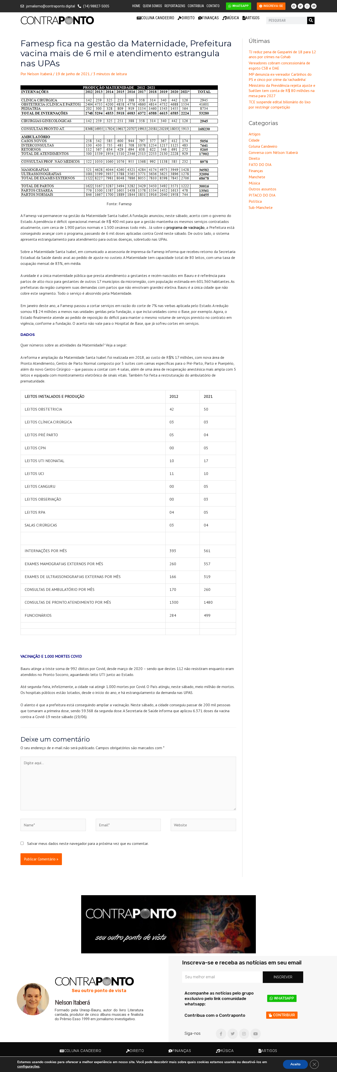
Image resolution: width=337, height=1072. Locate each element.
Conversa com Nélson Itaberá (273, 152)
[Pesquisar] (311, 20)
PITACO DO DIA (262, 195)
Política (255, 201)
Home (136, 6)
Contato (213, 6)
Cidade (254, 140)
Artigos (252, 18)
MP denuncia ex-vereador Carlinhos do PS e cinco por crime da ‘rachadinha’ (280, 77)
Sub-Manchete (261, 207)
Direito (188, 18)
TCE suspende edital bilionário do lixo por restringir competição (280, 104)
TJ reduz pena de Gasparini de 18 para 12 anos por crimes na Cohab (282, 54)
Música (232, 18)
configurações (28, 1066)
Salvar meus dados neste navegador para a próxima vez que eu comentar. (88, 843)
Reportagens (175, 6)
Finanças (210, 18)
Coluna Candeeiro (157, 18)
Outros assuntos (262, 188)
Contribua (196, 6)
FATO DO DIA (260, 164)
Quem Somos (152, 6)
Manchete (257, 176)
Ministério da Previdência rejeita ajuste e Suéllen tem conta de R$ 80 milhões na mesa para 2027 (282, 90)
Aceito (295, 1064)
